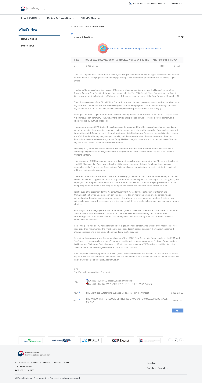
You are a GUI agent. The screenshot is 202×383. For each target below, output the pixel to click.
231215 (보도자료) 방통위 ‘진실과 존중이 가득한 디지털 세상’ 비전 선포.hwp (121, 284)
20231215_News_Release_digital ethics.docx (111, 281)
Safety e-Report (156, 368)
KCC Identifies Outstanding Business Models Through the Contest (117, 293)
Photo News (27, 45)
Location (152, 363)
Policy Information (59, 18)
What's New (88, 18)
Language (176, 3)
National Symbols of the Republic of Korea (149, 3)
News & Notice (29, 39)
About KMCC (29, 18)
